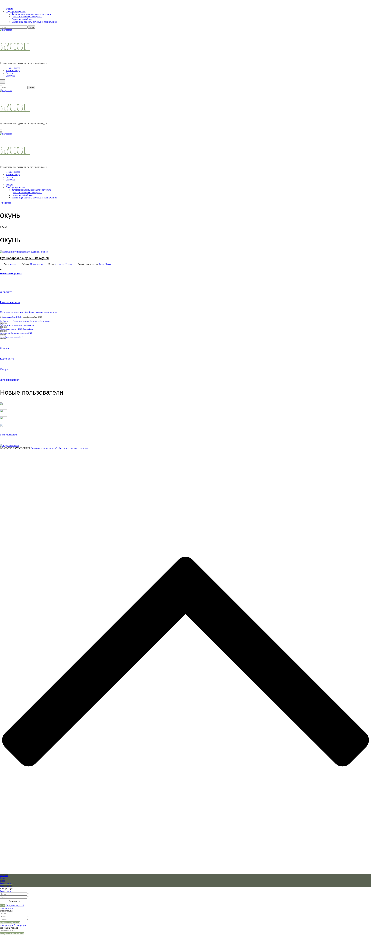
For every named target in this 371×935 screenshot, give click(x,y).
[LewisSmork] (3, 410)
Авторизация (6, 908)
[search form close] (1, 85)
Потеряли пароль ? (15, 905)
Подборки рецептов (16, 11)
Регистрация (6, 891)
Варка (101, 264)
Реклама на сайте (10, 302)
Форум (9, 9)
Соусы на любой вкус (22, 19)
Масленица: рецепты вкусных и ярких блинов (35, 22)
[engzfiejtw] (3, 425)
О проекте (6, 291)
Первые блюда (13, 68)
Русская (69, 264)
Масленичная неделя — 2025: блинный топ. (16, 329)
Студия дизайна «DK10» (12, 317)
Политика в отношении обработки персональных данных (28, 312)
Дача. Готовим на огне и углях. (27, 16)
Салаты (9, 73)
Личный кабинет (9, 379)
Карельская (59, 264)
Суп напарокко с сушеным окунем (24, 258)
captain (13, 264)
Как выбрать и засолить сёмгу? (11, 337)
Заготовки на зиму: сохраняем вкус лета (31, 14)
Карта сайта (7, 358)
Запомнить (14, 901)
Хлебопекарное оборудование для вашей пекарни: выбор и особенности (27, 321)
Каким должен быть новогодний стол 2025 (16, 333)
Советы (4, 348)
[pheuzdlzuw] (3, 418)
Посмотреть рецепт (11, 273)
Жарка (108, 264)
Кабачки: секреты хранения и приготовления (17, 325)
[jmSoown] (3, 403)
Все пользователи (9, 434)
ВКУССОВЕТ (15, 46)
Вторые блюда (13, 70)
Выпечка (10, 76)
